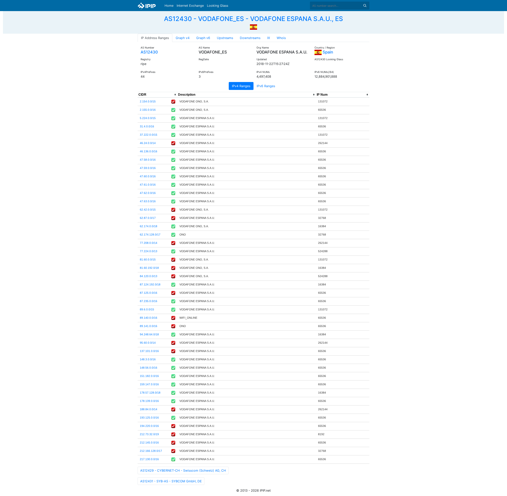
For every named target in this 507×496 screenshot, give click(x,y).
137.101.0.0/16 (149, 351)
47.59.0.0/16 (148, 168)
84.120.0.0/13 (148, 276)
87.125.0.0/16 (148, 292)
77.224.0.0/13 (148, 251)
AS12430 (149, 52)
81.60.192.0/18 (149, 267)
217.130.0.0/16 (149, 459)
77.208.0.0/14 (148, 242)
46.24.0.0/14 (148, 143)
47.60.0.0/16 (148, 176)
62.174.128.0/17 (150, 234)
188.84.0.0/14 (148, 409)
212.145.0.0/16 (149, 442)
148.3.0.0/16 (148, 359)
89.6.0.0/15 (147, 309)
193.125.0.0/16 (149, 417)
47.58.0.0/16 (148, 159)
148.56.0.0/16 (148, 367)
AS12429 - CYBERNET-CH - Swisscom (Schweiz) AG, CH (183, 470)
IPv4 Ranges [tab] (241, 86)
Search (365, 5)
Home (169, 6)
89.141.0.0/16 (148, 326)
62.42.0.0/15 (148, 209)
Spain (327, 52)
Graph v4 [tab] (183, 38)
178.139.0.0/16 (149, 401)
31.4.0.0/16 (147, 126)
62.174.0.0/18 (148, 226)
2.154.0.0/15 (148, 101)
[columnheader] (157, 94)
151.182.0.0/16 (149, 376)
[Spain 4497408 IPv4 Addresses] (253, 27)
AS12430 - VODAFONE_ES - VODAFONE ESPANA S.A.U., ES (253, 19)
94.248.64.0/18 (149, 334)
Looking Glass (217, 6)
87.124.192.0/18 (150, 284)
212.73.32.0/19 (149, 434)
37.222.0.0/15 (148, 134)
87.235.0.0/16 (148, 301)
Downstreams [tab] (250, 38)
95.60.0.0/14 (148, 342)
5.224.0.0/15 (148, 118)
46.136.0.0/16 (148, 151)
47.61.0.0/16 (148, 184)
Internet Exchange (190, 6)
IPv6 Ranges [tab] (266, 86)
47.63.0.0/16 (148, 201)
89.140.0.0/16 (148, 317)
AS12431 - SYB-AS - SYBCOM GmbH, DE (171, 481)
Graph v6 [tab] (203, 38)
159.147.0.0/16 (149, 384)
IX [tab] (268, 38)
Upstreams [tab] (225, 38)
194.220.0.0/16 (149, 425)
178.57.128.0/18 (150, 392)
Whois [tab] (281, 38)
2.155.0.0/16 (148, 109)
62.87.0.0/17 (148, 217)
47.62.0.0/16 (148, 193)
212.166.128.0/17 (151, 450)
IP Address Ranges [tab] (155, 38)
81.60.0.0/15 (148, 259)
